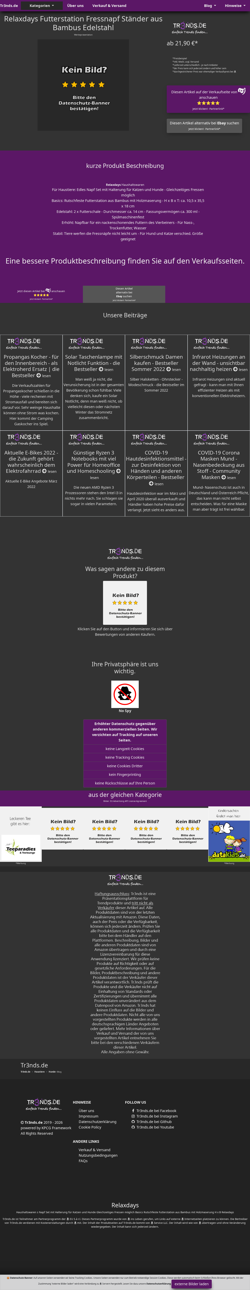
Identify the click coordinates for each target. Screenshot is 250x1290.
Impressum (88, 1116)
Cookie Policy (90, 1127)
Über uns (75, 5)
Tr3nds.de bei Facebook (156, 1110)
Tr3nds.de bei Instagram (157, 1116)
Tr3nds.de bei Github (154, 1121)
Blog (208, 5)
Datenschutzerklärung (97, 1121)
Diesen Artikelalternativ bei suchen (124, 294)
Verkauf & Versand (109, 5)
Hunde (52, 1071)
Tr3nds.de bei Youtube (155, 1127)
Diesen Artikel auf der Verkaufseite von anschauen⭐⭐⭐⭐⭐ (204, 99)
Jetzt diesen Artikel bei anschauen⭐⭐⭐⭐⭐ (41, 294)
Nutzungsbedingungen (98, 1155)
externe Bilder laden (192, 1283)
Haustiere (39, 1071)
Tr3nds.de (9, 5)
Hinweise (233, 5)
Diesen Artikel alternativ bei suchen (204, 126)
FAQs (83, 1160)
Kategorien (40, 5)
